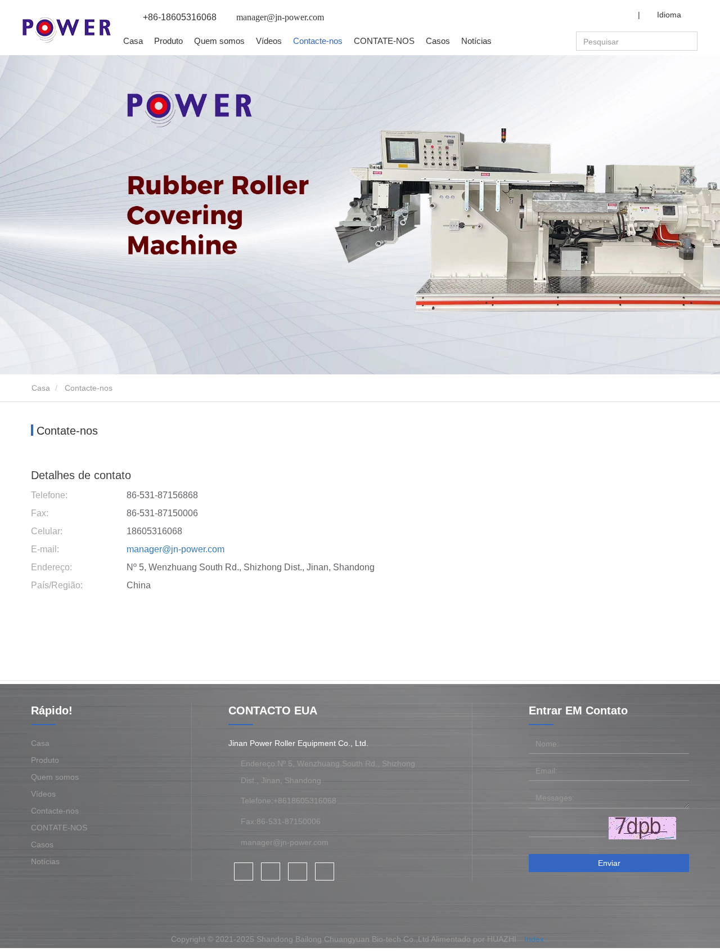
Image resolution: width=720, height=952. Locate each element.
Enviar (609, 863)
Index (534, 939)
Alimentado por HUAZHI (473, 939)
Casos (438, 41)
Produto (45, 760)
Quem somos (55, 776)
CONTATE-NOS (384, 41)
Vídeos (269, 41)
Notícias (45, 861)
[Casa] (66, 30)
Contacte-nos (318, 41)
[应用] (690, 41)
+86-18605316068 (180, 17)
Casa (133, 41)
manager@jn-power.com (175, 549)
